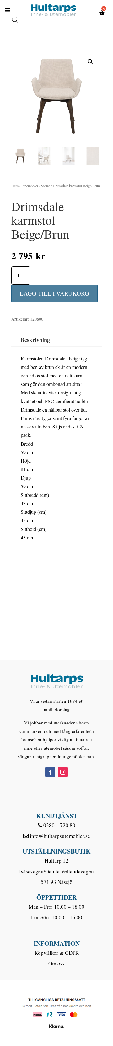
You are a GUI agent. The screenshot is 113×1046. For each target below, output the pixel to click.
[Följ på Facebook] (50, 772)
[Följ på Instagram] (63, 772)
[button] (90, 61)
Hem (15, 185)
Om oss (56, 963)
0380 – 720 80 (59, 825)
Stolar (45, 185)
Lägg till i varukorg (54, 293)
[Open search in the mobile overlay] (15, 13)
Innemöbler (29, 185)
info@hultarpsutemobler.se (60, 835)
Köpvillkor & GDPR (57, 952)
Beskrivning (35, 340)
